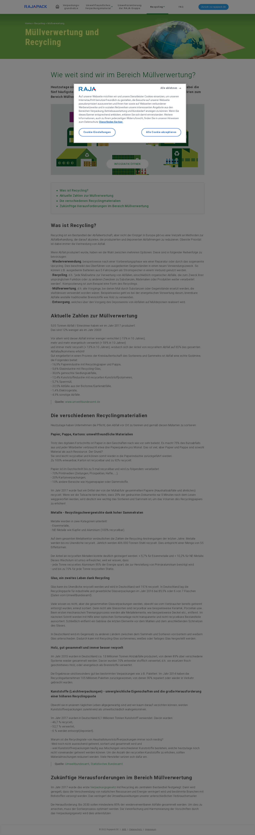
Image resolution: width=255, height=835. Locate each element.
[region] (130, 113)
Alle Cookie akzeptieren (161, 132)
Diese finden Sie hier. (111, 122)
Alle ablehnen (168, 88)
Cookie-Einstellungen (97, 132)
